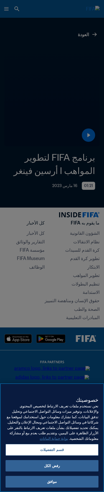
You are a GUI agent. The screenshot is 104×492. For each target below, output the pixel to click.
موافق (52, 481)
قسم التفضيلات (52, 449)
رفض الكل (52, 465)
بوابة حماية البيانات (54, 438)
